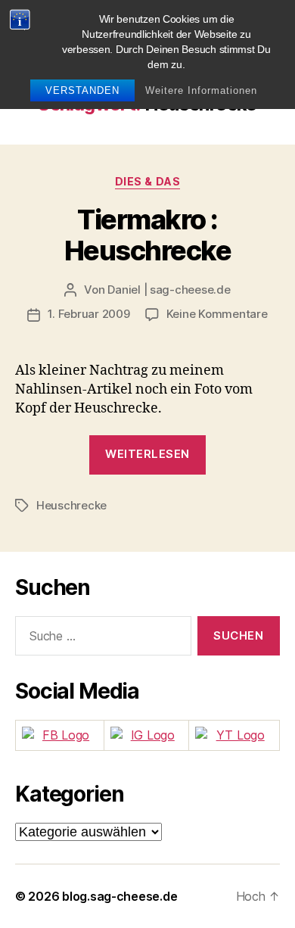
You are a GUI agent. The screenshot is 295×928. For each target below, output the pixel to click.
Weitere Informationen (201, 90)
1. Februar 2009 (88, 314)
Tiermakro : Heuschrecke (147, 235)
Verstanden (82, 90)
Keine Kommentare (217, 314)
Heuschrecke (71, 505)
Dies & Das (147, 181)
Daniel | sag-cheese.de (168, 289)
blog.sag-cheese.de (119, 896)
